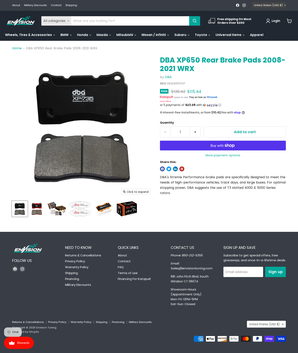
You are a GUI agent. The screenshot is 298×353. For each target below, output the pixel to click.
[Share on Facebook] (162, 168)
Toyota (201, 34)
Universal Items (228, 34)
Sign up (275, 271)
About (16, 5)
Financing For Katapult (134, 279)
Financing (72, 279)
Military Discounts (35, 5)
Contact (56, 5)
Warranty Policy (76, 267)
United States (268, 5)
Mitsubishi (125, 34)
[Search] (194, 21)
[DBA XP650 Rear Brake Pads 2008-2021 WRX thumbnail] (20, 209)
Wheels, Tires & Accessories (29, 34)
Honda (83, 34)
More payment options (223, 155)
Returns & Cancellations (83, 255)
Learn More (165, 101)
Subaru (180, 34)
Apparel (256, 34)
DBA (168, 77)
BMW (64, 34)
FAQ (121, 267)
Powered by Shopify (25, 332)
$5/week (212, 97)
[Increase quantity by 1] (195, 132)
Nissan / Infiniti (154, 34)
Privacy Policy (75, 261)
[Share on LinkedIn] (175, 168)
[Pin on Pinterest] (181, 168)
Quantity (167, 122)
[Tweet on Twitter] (168, 168)
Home (17, 48)
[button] (223, 105)
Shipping (71, 5)
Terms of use (128, 273)
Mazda (102, 34)
